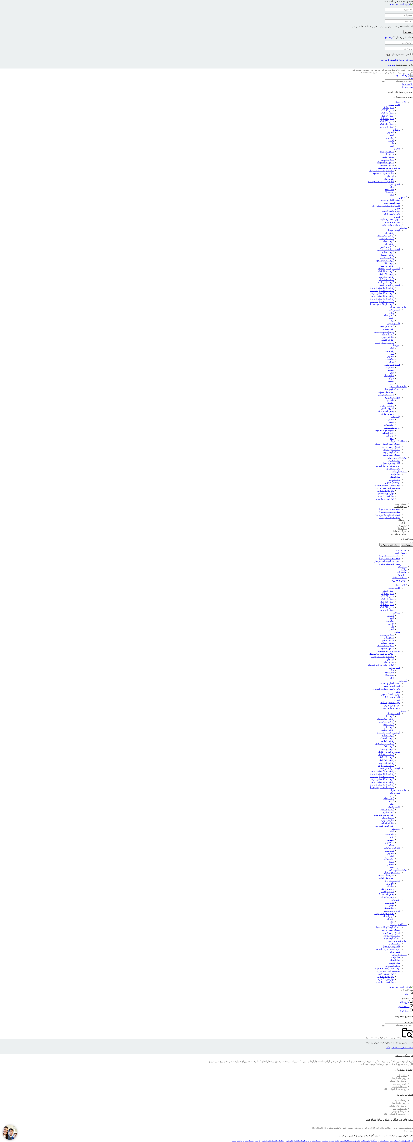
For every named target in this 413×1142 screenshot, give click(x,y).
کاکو (392, 353)
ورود (388, 54)
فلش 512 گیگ (387, 124)
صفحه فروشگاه (393, 1047)
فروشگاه (402, 520)
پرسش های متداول (397, 1081)
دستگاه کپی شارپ (391, 449)
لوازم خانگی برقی (398, 386)
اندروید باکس (387, 408)
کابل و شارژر (394, 323)
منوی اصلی (407, 545)
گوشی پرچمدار (386, 266)
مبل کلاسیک (394, 479)
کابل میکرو (388, 329)
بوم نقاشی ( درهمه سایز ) (387, 485)
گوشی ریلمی (387, 246)
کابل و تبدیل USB (392, 214)
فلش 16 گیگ (387, 110)
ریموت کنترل (387, 414)
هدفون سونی (387, 159)
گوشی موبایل (393, 230)
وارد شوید (388, 37)
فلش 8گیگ (388, 107)
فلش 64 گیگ (387, 116)
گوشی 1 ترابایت (386, 282)
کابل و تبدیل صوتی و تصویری (386, 205)
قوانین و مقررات (399, 534)
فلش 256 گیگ (387, 121)
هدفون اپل (389, 154)
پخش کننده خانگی (385, 411)
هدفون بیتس (388, 157)
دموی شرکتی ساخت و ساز (387, 515)
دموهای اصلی (400, 506)
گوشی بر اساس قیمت (389, 285)
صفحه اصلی (401, 504)
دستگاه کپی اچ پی (391, 452)
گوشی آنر (389, 244)
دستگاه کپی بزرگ (398, 441)
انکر (392, 348)
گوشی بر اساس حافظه (389, 268)
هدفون (397, 148)
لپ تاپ (396, 129)
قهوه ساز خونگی (386, 394)
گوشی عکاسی (387, 257)
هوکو (391, 362)
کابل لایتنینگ (388, 334)
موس (397, 208)
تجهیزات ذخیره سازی (390, 219)
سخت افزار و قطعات (390, 200)
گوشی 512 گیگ (386, 279)
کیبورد (397, 216)
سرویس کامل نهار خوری (388, 488)
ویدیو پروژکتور (387, 405)
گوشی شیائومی (386, 238)
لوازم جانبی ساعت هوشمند (381, 181)
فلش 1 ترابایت (387, 127)
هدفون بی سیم (387, 151)
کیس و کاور (394, 310)
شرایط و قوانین (399, 1086)
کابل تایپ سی (387, 326)
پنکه (392, 438)
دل (392, 143)
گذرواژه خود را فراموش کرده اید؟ (397, 60)
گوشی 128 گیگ (386, 274)
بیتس (391, 383)
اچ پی (391, 140)
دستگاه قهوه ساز (392, 389)
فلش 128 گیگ (387, 118)
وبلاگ (404, 523)
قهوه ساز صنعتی (386, 392)
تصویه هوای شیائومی (384, 430)
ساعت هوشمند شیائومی (382, 173)
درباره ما (402, 528)
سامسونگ (389, 375)
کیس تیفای (388, 315)
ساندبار (390, 403)
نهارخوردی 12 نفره (385, 499)
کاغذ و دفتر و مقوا (391, 463)
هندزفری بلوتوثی (392, 364)
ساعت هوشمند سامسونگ (381, 170)
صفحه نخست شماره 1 (389, 509)
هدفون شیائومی (386, 165)
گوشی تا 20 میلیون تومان (382, 288)
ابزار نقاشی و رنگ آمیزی (388, 466)
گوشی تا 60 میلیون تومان (382, 301)
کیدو (392, 312)
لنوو (392, 135)
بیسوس (390, 356)
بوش (391, 422)
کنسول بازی (394, 184)
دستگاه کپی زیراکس (390, 447)
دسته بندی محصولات (390, 545)
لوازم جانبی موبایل (398, 307)
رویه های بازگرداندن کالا (395, 1089)
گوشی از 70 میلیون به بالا (382, 304)
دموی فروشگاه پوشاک (389, 517)
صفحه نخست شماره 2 (389, 512)
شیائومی (389, 351)
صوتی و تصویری (392, 397)
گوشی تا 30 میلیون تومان (382, 293)
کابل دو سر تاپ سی (384, 331)
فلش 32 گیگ (387, 113)
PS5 (392, 187)
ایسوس (390, 132)
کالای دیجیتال (400, 102)
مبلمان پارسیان (399, 471)
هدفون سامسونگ (385, 162)
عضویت (408, 32)
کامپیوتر (403, 197)
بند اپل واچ (389, 179)
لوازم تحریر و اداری (397, 457)
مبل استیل (395, 477)
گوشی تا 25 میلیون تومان (382, 290)
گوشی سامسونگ (385, 236)
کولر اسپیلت (388, 433)
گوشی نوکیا (388, 241)
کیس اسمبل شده (392, 203)
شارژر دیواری (387, 337)
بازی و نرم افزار (392, 222)
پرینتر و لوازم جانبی (391, 225)
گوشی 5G (389, 263)
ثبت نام (391, 65)
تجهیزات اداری (393, 468)
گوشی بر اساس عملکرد (388, 249)
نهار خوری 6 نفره (386, 493)
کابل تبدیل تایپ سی (384, 342)
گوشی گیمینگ (387, 255)
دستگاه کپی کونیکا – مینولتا (387, 444)
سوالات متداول (399, 531)
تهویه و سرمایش (392, 427)
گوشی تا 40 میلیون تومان (382, 296)
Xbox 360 (389, 189)
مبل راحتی (395, 474)
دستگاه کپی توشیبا (391, 455)
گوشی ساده (388, 252)
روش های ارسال (399, 1078)
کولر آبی (390, 436)
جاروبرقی (395, 416)
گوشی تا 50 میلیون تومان (382, 299)
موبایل (403, 227)
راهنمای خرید (400, 1100)
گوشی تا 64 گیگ (386, 271)
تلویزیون (390, 400)
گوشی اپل (389, 233)
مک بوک (390, 138)
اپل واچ (390, 176)
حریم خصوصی (400, 1084)
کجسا (391, 318)
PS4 (392, 194)
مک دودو (389, 359)
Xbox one (389, 192)
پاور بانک (396, 345)
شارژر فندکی (387, 340)
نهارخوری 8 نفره (386, 496)
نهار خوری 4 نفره (386, 490)
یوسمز (390, 381)
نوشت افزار (394, 460)
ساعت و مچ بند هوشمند (389, 168)
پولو (392, 320)
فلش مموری (394, 105)
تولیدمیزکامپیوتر (392, 482)
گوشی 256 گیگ (386, 277)
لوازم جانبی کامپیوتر (390, 211)
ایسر (391, 146)
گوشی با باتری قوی (384, 260)
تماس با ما (402, 525)
